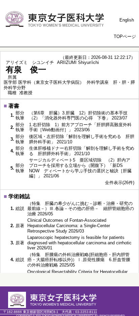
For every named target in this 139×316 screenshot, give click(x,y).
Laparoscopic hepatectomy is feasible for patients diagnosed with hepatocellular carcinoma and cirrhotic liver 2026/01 (79, 242)
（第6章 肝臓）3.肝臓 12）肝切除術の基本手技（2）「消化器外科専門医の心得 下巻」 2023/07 (78, 115)
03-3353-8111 (79, 312)
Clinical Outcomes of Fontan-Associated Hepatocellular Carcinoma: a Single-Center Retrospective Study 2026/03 (68, 225)
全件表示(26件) (119, 182)
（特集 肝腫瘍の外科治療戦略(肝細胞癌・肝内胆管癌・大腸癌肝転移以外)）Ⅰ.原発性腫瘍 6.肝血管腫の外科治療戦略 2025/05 (78, 260)
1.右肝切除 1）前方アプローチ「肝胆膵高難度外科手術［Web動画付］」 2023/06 (80, 127)
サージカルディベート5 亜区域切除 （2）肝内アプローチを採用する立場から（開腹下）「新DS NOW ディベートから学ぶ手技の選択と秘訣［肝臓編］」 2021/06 (80, 167)
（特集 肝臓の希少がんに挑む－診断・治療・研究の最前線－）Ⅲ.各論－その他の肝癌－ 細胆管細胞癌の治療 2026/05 (80, 208)
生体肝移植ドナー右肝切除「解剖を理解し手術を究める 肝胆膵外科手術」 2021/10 (81, 151)
